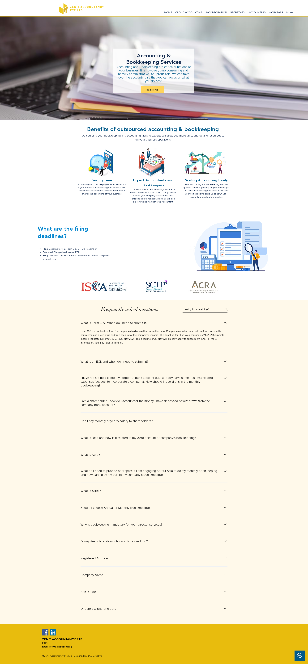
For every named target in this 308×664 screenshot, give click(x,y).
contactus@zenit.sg (61, 646)
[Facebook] (45, 632)
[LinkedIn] (53, 632)
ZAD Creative (95, 655)
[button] (216, 12)
